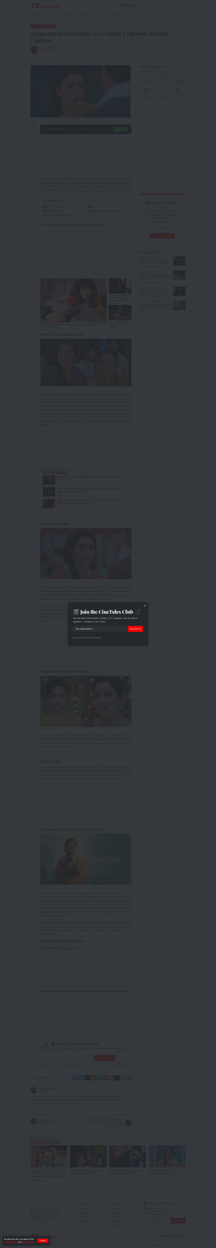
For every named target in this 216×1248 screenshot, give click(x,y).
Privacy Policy (11, 1242)
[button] (43, 1241)
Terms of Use (28, 1242)
